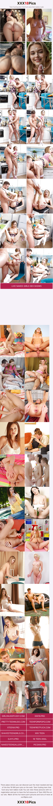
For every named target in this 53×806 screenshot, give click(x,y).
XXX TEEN (39, 733)
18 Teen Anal (40, 739)
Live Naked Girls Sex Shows (27, 286)
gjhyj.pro (13, 739)
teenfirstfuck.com (39, 727)
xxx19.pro (40, 716)
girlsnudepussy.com (13, 716)
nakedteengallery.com (13, 744)
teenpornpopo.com (39, 721)
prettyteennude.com (13, 721)
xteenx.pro (13, 727)
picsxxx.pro (40, 744)
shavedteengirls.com (13, 733)
